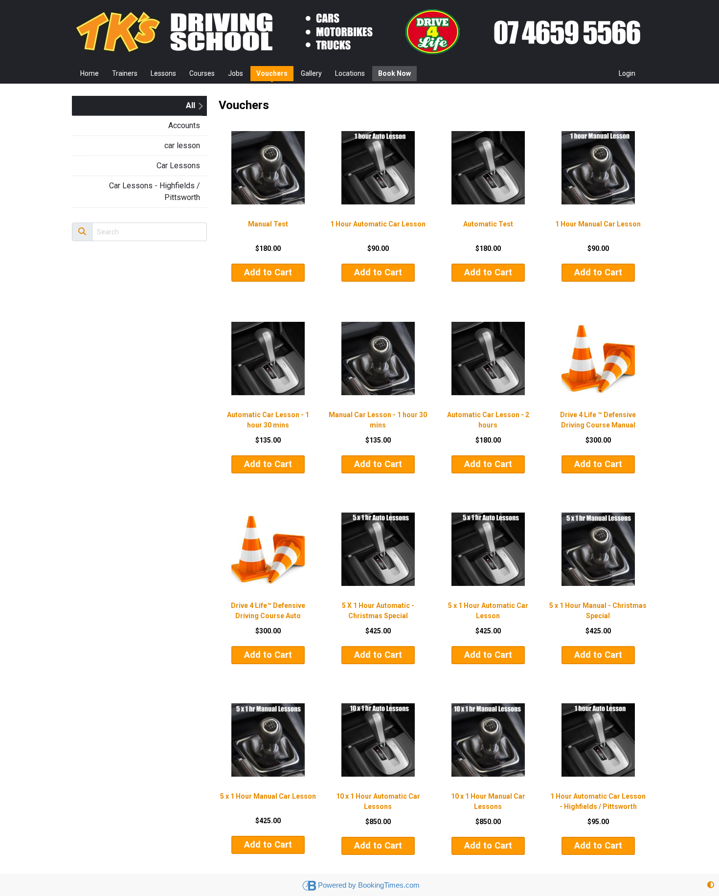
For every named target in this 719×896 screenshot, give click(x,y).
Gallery (311, 73)
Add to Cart (268, 272)
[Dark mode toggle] (710, 885)
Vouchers (272, 73)
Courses (202, 73)
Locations (350, 73)
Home (89, 73)
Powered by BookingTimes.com (369, 885)
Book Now (394, 73)
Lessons (163, 73)
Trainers (124, 73)
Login (627, 73)
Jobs (235, 73)
